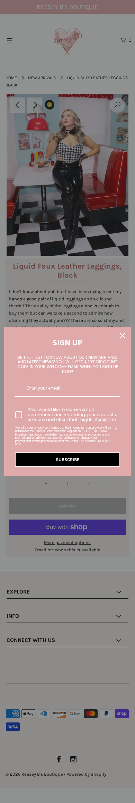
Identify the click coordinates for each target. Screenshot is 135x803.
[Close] (122, 335)
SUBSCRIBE (68, 459)
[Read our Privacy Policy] (115, 429)
